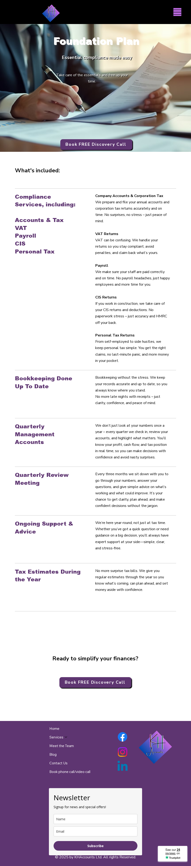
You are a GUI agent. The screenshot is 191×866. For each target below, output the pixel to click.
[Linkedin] (122, 767)
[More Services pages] (66, 737)
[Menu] (177, 12)
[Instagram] (122, 752)
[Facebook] (122, 737)
